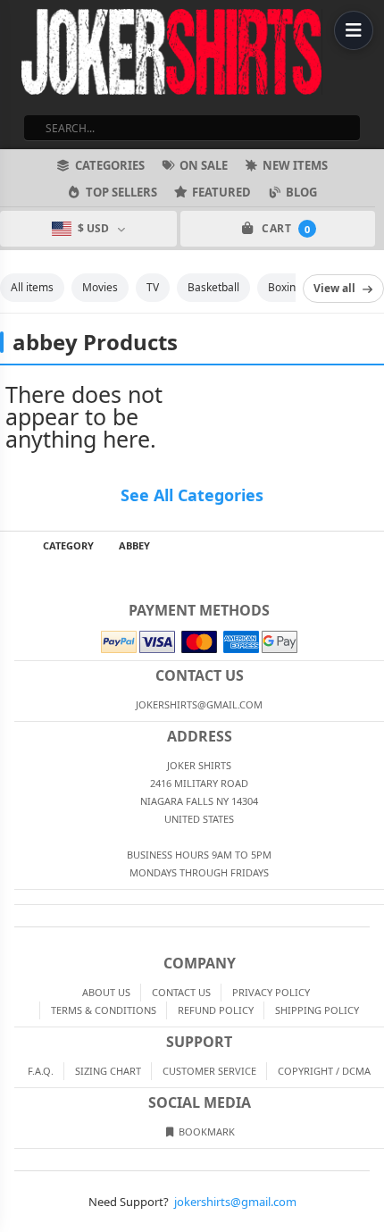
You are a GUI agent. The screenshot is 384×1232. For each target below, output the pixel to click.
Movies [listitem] (100, 287)
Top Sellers (121, 192)
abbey (134, 545)
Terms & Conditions (103, 1010)
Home (12, 546)
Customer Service (209, 1070)
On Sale (203, 165)
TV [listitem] (152, 287)
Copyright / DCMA (324, 1070)
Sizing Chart (108, 1070)
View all (334, 288)
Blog (301, 192)
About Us (106, 992)
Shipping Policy (317, 1010)
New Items (295, 165)
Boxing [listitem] (285, 287)
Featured (221, 192)
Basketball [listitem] (213, 287)
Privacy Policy (271, 992)
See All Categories (192, 495)
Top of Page (371, 546)
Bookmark (205, 1131)
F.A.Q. (41, 1070)
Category (68, 545)
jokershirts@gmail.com (235, 1202)
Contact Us (181, 992)
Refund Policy (216, 1010)
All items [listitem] (32, 287)
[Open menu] (353, 30)
